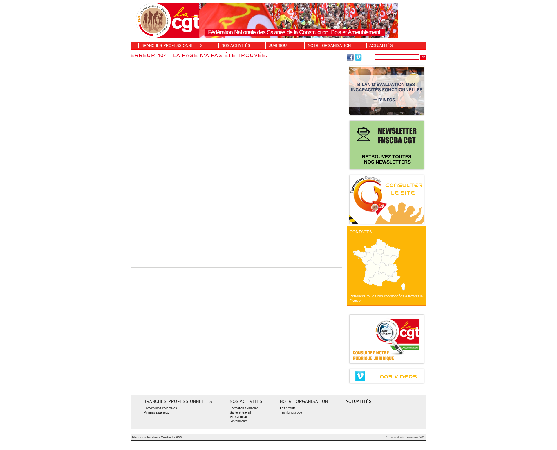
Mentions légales (145, 437)
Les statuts (288, 408)
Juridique (279, 45)
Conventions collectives (160, 408)
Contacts (361, 231)
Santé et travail (240, 412)
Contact (167, 437)
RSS (179, 437)
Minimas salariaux (156, 412)
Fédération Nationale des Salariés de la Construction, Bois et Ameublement (294, 32)
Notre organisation (329, 45)
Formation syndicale (244, 408)
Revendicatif (238, 421)
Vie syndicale (239, 416)
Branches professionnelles (172, 45)
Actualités (381, 45)
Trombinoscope (291, 412)
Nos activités (235, 45)
